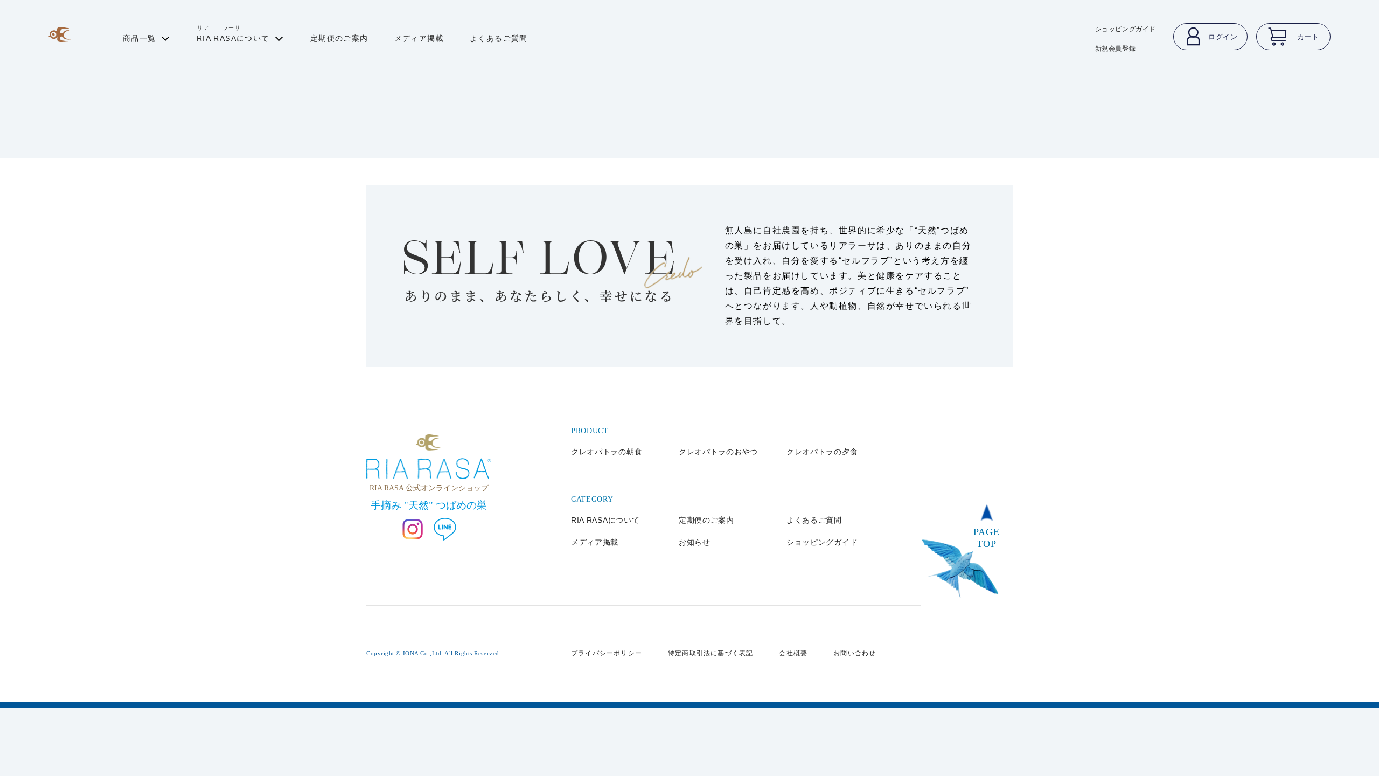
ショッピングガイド (1125, 29)
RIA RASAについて (605, 520)
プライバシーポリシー (606, 653)
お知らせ (695, 542)
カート (1308, 37)
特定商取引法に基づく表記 (710, 653)
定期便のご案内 (706, 520)
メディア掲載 (594, 542)
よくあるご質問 (814, 520)
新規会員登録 (1115, 48)
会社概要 (793, 653)
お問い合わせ (854, 653)
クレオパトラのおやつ (718, 451)
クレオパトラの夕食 (822, 451)
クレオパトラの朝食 (606, 451)
